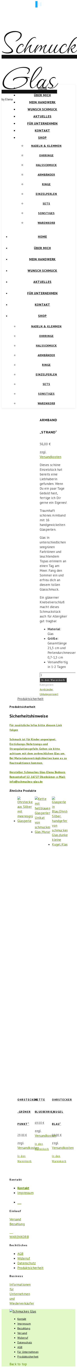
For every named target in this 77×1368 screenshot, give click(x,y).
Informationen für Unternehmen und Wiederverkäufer (21, 1294)
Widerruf (23, 1258)
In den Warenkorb (53, 680)
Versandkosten (50, 457)
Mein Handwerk (42, 102)
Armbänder (46, 174)
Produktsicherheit (30, 1268)
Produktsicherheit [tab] (30, 699)
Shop (42, 137)
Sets (46, 203)
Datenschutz (26, 1263)
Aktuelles (42, 116)
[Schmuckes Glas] (22, 1311)
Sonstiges (46, 213)
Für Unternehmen (42, 123)
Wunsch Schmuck (42, 109)
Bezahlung (17, 1224)
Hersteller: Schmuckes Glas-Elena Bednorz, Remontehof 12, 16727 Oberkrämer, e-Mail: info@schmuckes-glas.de (37, 776)
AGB (20, 1253)
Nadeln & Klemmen (46, 146)
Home (42, 88)
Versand (15, 1219)
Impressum (25, 1193)
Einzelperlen (46, 194)
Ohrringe (46, 155)
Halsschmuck (46, 165)
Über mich (42, 95)
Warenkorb (46, 223)
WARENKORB (19, 1237)
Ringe (46, 184)
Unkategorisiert (49, 694)
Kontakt (42, 130)
